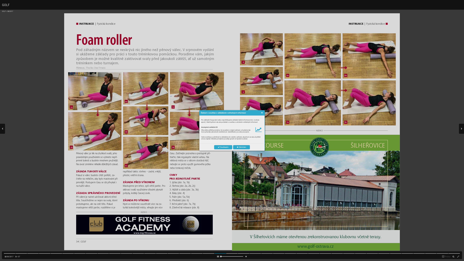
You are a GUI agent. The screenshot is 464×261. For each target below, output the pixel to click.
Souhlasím (224, 147)
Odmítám (242, 147)
